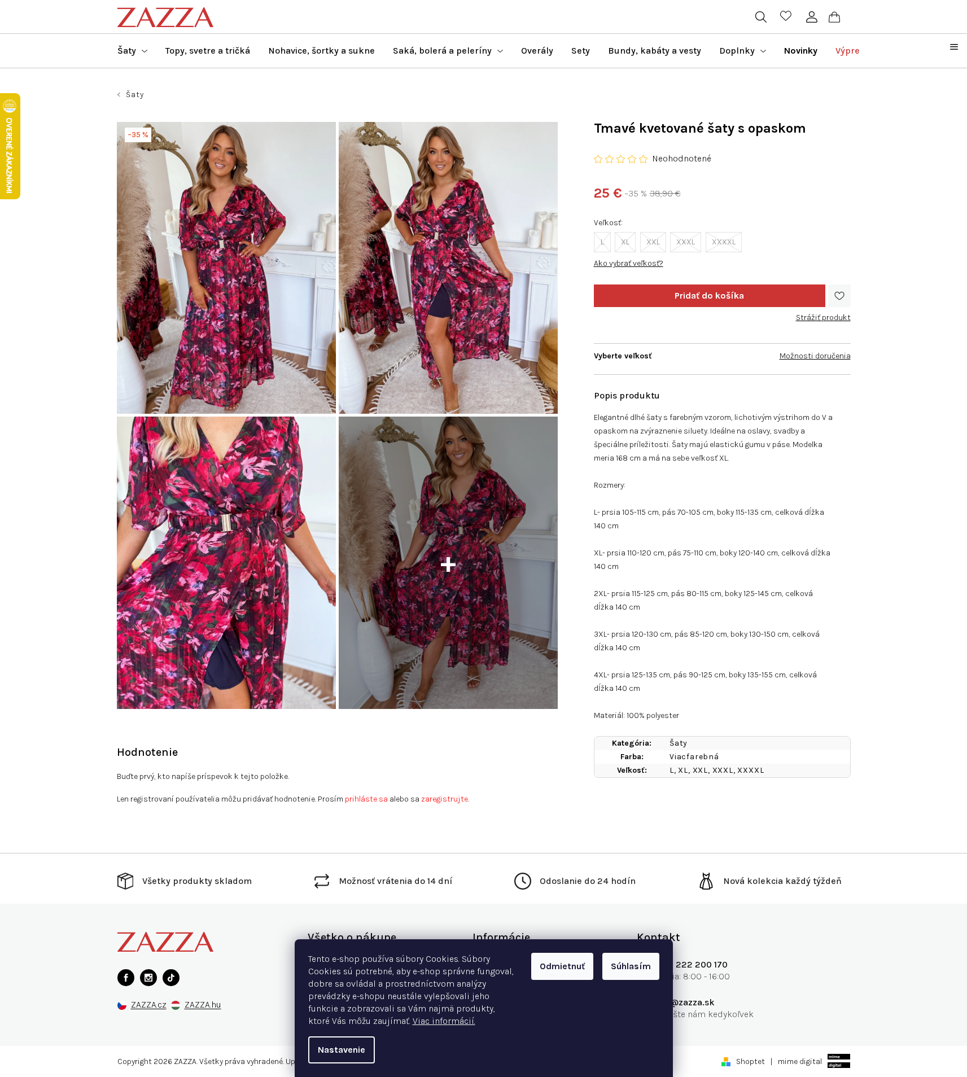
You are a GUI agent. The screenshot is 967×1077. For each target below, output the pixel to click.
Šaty (679, 743)
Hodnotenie (147, 752)
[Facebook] (125, 977)
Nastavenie (341, 1049)
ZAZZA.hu (203, 1005)
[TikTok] (171, 977)
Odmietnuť (562, 966)
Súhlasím (631, 966)
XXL (653, 242)
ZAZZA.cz (149, 1005)
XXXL (685, 242)
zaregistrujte (444, 799)
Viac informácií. (444, 1020)
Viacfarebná (694, 756)
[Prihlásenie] (812, 17)
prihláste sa (366, 799)
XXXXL (724, 242)
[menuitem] (132, 51)
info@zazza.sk (684, 1002)
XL (625, 242)
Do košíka (709, 295)
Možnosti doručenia (815, 356)
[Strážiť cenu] (823, 313)
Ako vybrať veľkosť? (628, 263)
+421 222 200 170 (691, 964)
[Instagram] (148, 977)
